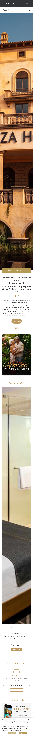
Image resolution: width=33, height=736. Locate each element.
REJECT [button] (12, 733)
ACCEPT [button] (23, 733)
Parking (16, 676)
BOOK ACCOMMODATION (16, 270)
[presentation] (12, 685)
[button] (29, 10)
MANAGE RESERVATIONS (16, 274)
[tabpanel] (16, 674)
